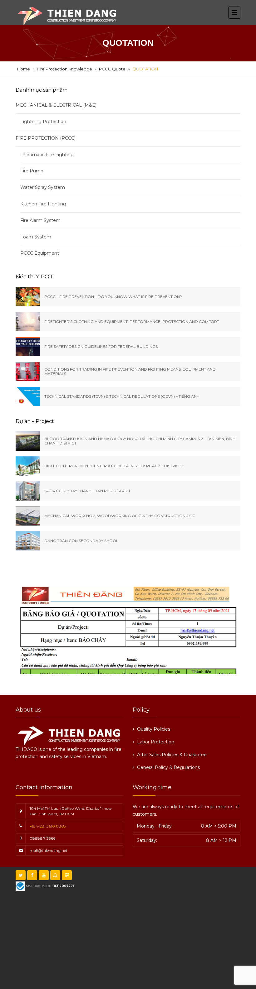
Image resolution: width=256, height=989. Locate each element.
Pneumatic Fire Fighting (47, 154)
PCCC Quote (112, 68)
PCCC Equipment (39, 253)
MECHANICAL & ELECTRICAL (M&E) (56, 105)
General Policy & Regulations (168, 767)
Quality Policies (153, 729)
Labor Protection (155, 742)
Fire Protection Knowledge (64, 68)
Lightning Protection (43, 121)
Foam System (35, 237)
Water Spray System (42, 187)
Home (23, 68)
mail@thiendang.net (48, 850)
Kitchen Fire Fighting (43, 204)
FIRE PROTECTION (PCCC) (46, 138)
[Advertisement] (138, 939)
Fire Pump (31, 171)
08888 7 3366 (42, 838)
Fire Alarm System (40, 220)
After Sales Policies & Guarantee (172, 754)
